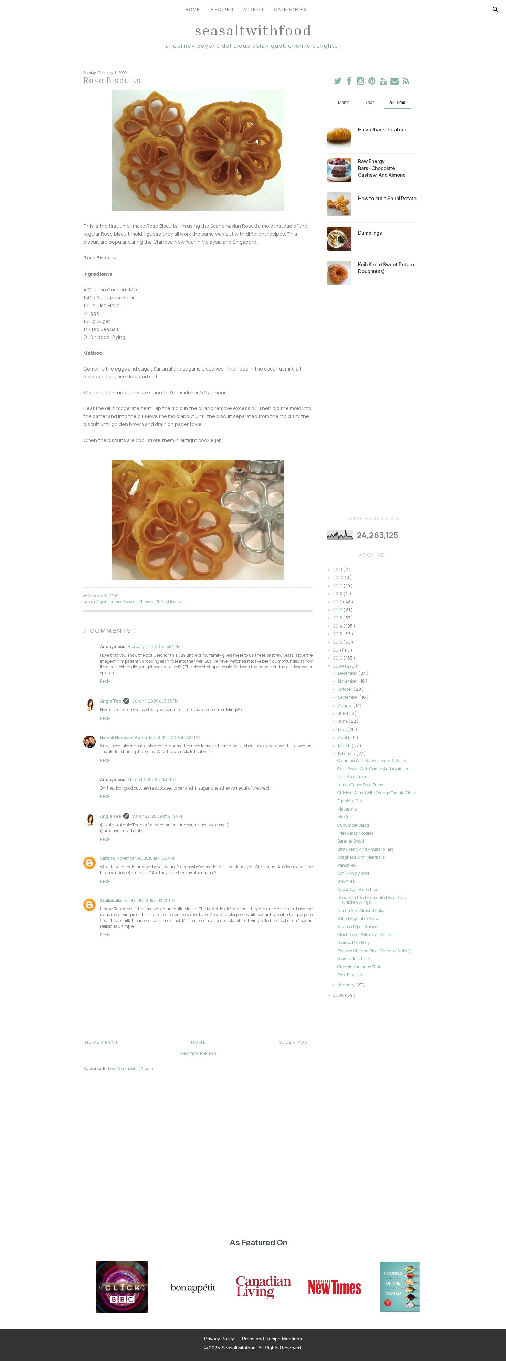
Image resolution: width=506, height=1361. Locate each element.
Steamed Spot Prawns (357, 927)
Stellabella (111, 900)
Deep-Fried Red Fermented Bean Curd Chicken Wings (372, 899)
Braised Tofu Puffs (354, 959)
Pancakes (346, 865)
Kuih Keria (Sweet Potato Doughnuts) (386, 267)
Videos (254, 9)
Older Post (295, 1042)
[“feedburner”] (406, 82)
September (348, 697)
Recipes (222, 9)
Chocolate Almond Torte (359, 967)
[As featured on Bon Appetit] (192, 1287)
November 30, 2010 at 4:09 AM (145, 858)
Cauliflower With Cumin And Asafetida (373, 769)
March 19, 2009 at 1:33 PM (151, 779)
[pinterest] (372, 82)
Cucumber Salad (353, 825)
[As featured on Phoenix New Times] (335, 1287)
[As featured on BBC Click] (122, 1287)
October (345, 689)
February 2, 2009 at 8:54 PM (154, 647)
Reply (105, 681)
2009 (339, 666)
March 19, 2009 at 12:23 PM (174, 737)
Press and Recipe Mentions (272, 1338)
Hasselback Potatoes (383, 129)
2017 (337, 602)
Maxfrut (345, 817)
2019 (338, 586)
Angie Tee (110, 701)
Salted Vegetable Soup (357, 918)
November (348, 681)
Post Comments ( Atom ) (131, 1068)
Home (192, 9)
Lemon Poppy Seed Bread (360, 785)
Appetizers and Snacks (116, 601)
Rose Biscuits (349, 975)
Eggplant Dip (349, 801)
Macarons (347, 809)
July (342, 713)
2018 (338, 594)
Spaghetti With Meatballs (361, 857)
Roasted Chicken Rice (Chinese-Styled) (374, 951)
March (344, 746)
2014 (338, 626)
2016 (338, 610)
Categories (290, 9)
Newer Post (101, 1042)
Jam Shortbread (352, 777)
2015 (338, 618)
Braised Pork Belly (353, 942)
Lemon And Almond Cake (360, 910)
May (342, 729)
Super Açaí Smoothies (357, 889)
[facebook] (349, 82)
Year (369, 102)
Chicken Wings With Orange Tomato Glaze (376, 793)
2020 (338, 577)
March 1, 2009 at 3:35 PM (155, 701)
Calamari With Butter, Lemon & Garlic (372, 760)
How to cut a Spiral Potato (387, 198)
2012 (338, 642)
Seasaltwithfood (253, 30)
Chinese (146, 601)
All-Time (397, 102)
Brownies (346, 881)
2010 (338, 658)
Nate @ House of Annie (123, 737)
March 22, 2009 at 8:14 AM (156, 816)
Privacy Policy (219, 1338)
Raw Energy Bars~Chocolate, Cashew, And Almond (382, 168)
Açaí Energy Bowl (353, 873)
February (347, 754)
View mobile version (198, 1053)
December (348, 673)
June (343, 721)
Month (344, 102)
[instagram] (361, 82)
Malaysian (175, 601)
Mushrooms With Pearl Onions (365, 934)
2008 (339, 995)
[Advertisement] (372, 400)
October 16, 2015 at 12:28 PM (149, 900)
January (346, 985)
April (343, 737)
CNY (160, 601)
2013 (338, 634)
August (345, 705)
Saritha (107, 858)
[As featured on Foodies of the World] (400, 1287)
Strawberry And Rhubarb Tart (365, 849)
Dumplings (370, 233)
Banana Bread (350, 841)
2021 (338, 569)
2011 (337, 650)
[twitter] (338, 82)
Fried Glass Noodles (355, 833)
